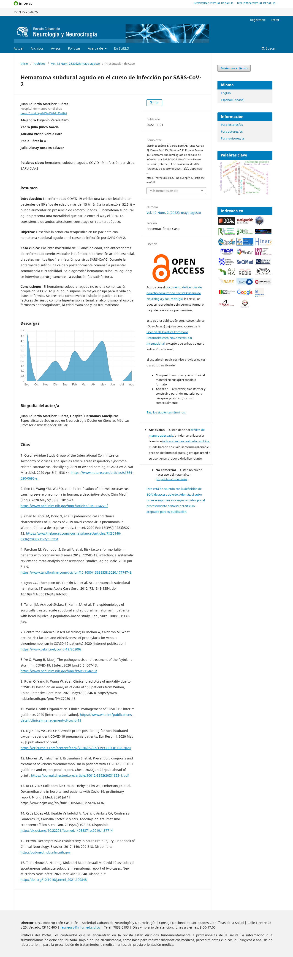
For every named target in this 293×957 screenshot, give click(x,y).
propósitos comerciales (171, 479)
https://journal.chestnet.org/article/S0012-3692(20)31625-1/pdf (80, 775)
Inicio (24, 63)
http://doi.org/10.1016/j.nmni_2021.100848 (54, 879)
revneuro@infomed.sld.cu (80, 927)
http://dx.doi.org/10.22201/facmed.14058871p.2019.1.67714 (67, 830)
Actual (18, 48)
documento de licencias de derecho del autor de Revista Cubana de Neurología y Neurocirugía (174, 293)
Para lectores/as (232, 125)
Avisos (56, 48)
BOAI (149, 494)
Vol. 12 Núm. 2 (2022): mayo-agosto (75, 63)
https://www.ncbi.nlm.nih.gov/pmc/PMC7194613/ (59, 671)
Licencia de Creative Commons (167, 332)
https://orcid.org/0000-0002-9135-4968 (44, 113)
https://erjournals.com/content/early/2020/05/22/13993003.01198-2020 (76, 748)
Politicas (74, 48)
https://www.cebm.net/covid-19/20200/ (51, 649)
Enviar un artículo (234, 68)
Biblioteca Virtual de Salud (256, 3)
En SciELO (121, 48)
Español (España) (232, 100)
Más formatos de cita (164, 191)
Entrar (275, 20)
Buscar (270, 48)
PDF (156, 103)
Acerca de (96, 48)
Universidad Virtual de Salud (213, 3)
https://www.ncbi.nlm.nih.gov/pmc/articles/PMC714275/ (64, 506)
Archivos (37, 48)
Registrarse (258, 20)
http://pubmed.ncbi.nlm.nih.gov (46, 852)
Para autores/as (232, 131)
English (226, 93)
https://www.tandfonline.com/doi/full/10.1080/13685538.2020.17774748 (76, 572)
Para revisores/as (232, 138)
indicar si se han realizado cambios (185, 441)
